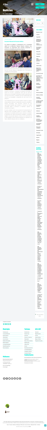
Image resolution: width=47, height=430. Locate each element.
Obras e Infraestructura (39, 44)
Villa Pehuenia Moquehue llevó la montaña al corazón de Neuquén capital (39, 287)
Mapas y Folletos (38, 339)
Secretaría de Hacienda (38, 124)
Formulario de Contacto (28, 362)
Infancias (38, 110)
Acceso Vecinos (5, 339)
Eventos (37, 137)
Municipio (18, 424)
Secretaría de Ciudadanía (38, 87)
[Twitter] (8, 324)
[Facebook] (4, 324)
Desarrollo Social (39, 130)
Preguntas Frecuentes (38, 340)
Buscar (40, 7)
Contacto (38, 424)
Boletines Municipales (6, 340)
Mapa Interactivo (38, 333)
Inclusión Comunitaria (38, 98)
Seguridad (38, 37)
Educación (38, 51)
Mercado (22, 424)
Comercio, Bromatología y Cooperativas (39, 120)
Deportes (38, 56)
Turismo (38, 34)
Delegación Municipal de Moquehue (38, 40)
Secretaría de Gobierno (38, 106)
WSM (30, 426)
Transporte (38, 54)
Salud (37, 90)
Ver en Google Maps (6, 365)
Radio (40, 4)
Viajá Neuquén (26, 342)
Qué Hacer (26, 335)
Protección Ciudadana (38, 127)
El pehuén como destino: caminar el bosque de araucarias (39, 203)
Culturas (37, 63)
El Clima (36, 335)
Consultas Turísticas (27, 353)
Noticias (14, 424)
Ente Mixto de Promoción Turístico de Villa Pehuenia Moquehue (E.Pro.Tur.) (39, 78)
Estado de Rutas (38, 337)
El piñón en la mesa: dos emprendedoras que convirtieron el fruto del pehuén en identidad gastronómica (39, 191)
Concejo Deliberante (38, 116)
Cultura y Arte (26, 344)
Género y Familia (39, 94)
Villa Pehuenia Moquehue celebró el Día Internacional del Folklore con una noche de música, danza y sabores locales (39, 253)
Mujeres (37, 139)
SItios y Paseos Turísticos (28, 340)
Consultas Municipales (6, 344)
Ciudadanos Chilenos (28, 351)
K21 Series (38, 132)
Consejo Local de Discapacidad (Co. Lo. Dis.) (39, 101)
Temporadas (26, 339)
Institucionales (39, 113)
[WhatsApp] (6, 324)
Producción (38, 108)
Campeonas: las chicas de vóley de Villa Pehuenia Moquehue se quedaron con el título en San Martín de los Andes (39, 300)
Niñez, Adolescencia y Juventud (39, 59)
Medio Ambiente (5, 342)
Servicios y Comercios (28, 337)
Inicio (8, 424)
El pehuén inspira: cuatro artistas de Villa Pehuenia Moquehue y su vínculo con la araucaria (39, 176)
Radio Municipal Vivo (6, 346)
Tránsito (37, 142)
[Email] (10, 324)
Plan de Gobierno (6, 347)
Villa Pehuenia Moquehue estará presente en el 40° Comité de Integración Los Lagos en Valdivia (39, 236)
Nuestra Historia (5, 335)
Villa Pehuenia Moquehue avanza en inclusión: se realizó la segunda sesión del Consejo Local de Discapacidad (39, 268)
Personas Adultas (8, 39)
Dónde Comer (26, 333)
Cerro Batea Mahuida (28, 349)
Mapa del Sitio (33, 424)
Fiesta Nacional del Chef (28, 347)
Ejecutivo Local (39, 32)
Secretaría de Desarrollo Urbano (38, 48)
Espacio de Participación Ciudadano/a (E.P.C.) (38, 69)
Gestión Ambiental (38, 84)
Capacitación (38, 135)
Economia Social (39, 73)
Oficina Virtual (5, 337)
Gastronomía (38, 65)
